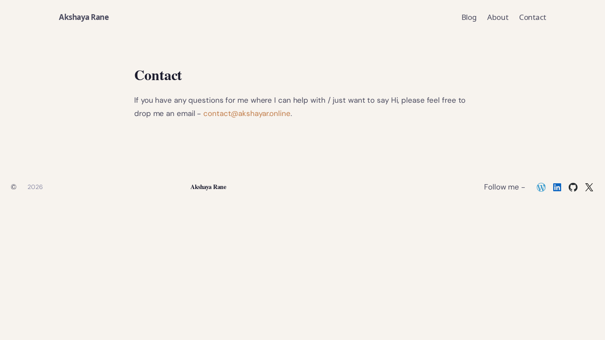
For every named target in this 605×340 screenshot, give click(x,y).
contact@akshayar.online (247, 113)
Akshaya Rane (84, 17)
